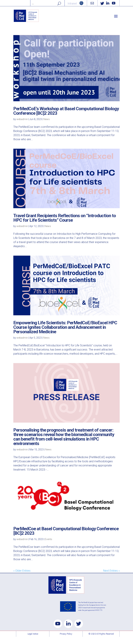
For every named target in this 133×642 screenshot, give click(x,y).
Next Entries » (111, 570)
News (46, 119)
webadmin (22, 119)
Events (48, 539)
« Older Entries (21, 570)
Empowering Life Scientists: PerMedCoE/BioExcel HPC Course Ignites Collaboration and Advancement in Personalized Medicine (65, 327)
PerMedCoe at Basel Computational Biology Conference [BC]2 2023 (66, 531)
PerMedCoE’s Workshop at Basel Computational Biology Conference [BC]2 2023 (66, 111)
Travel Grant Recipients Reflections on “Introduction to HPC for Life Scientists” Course (64, 218)
